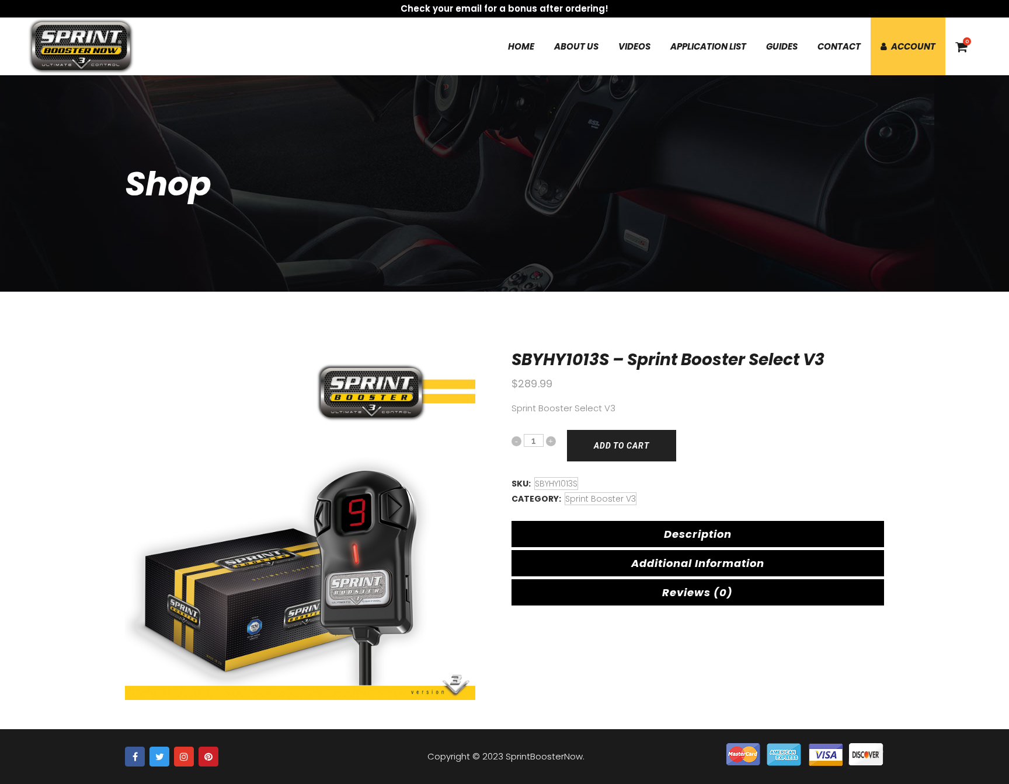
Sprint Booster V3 (600, 499)
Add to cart (621, 445)
